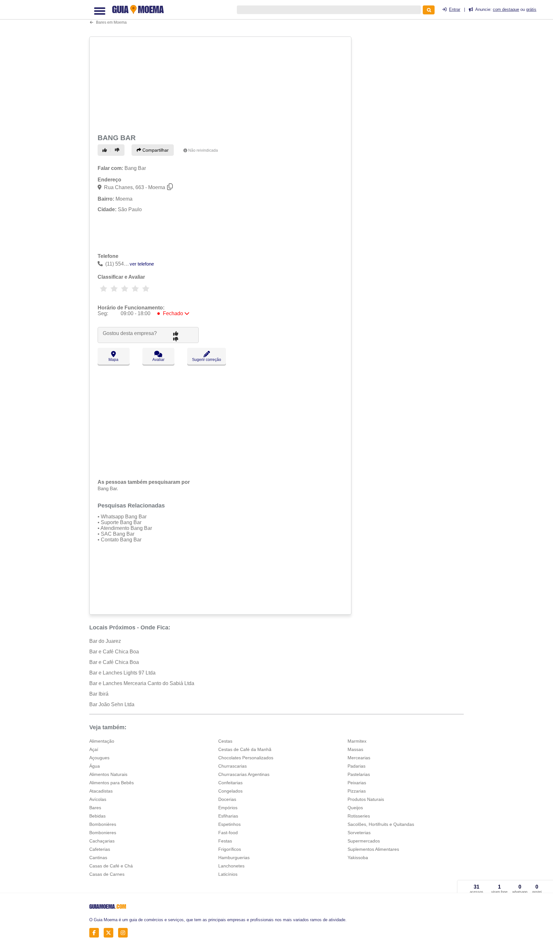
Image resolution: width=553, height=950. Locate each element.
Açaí (93, 749)
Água (94, 766)
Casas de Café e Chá (111, 865)
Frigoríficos (229, 849)
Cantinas (98, 857)
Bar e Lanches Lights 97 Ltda (122, 672)
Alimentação (101, 741)
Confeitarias (230, 782)
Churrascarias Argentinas (243, 774)
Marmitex (357, 741)
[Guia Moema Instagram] (124, 932)
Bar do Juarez (105, 641)
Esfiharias (228, 815)
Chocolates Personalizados (245, 757)
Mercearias (359, 757)
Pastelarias (359, 774)
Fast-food (228, 832)
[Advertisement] (221, 84)
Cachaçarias (102, 840)
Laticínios (227, 874)
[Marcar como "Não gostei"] (118, 150)
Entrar (454, 9)
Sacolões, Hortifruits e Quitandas (381, 824)
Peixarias (357, 782)
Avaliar (158, 359)
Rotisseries (359, 815)
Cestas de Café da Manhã (244, 749)
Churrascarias (232, 766)
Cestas (225, 741)
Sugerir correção (206, 359)
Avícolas (97, 799)
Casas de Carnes (106, 874)
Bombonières (102, 824)
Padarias (356, 766)
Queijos (355, 807)
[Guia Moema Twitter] (110, 932)
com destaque (506, 9)
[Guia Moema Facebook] (95, 932)
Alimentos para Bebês (111, 782)
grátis (531, 9)
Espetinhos (229, 824)
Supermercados (364, 840)
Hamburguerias (234, 857)
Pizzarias (357, 791)
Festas (225, 840)
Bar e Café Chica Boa (114, 651)
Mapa (113, 359)
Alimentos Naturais (108, 774)
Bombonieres (102, 832)
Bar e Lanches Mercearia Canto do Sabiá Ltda (141, 683)
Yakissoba (358, 857)
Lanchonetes (231, 865)
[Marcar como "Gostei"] (105, 150)
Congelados (230, 791)
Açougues (99, 757)
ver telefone (142, 264)
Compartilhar (155, 150)
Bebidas (97, 815)
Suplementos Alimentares (373, 849)
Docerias (227, 799)
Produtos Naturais (366, 799)
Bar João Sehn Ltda (111, 704)
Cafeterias (99, 849)
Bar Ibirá (98, 694)
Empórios (227, 807)
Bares (95, 807)
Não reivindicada (203, 150)
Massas (355, 749)
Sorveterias (359, 832)
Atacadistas (101, 791)
